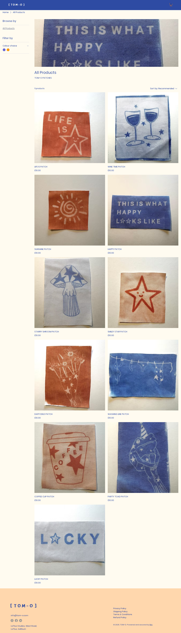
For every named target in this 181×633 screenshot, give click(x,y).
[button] (171, 4)
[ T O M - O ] (16, 5)
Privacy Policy (119, 608)
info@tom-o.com (19, 615)
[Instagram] (12, 620)
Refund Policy (119, 617)
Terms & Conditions (122, 614)
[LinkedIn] (20, 620)
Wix (151, 624)
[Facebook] (16, 620)
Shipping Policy (120, 611)
